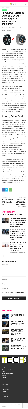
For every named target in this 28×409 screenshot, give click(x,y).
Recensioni (8, 7)
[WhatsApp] (10, 190)
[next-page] (5, 256)
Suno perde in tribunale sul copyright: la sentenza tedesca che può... (18, 340)
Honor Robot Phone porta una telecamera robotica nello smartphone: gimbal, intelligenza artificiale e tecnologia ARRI (18, 222)
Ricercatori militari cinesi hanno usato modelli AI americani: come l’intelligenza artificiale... (17, 332)
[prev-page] (3, 256)
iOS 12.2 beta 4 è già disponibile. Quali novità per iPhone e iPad (7, 202)
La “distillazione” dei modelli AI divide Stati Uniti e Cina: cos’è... (17, 323)
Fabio (4, 30)
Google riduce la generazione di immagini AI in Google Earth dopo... (18, 347)
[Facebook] (3, 190)
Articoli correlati (8, 212)
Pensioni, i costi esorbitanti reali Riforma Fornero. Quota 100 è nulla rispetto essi (21, 203)
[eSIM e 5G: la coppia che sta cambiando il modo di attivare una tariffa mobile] (5, 316)
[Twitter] (6, 190)
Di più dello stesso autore (12, 215)
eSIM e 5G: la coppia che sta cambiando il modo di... (18, 316)
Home (3, 7)
